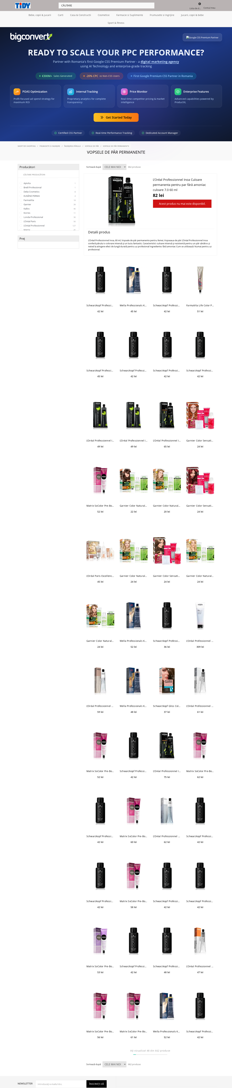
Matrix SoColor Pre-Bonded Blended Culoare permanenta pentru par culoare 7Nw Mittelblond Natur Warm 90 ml (100, 1031)
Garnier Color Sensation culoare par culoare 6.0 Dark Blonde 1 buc (167, 575)
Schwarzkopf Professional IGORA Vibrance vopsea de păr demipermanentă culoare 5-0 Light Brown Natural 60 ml (167, 966)
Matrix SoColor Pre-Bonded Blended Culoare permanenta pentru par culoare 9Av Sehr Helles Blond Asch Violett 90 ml (100, 505)
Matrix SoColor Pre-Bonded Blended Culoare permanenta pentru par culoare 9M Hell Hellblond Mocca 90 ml (200, 771)
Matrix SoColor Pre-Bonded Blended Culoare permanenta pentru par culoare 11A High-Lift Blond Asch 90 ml (100, 771)
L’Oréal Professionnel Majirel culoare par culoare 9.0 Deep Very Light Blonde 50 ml (200, 706)
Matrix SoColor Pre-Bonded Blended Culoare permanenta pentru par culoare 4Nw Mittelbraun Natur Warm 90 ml (134, 901)
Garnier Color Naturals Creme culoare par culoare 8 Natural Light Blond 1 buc (167, 505)
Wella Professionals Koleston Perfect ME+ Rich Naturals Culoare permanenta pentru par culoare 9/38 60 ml (134, 305)
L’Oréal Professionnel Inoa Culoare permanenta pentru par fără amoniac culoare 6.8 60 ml (167, 440)
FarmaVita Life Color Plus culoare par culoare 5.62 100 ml (200, 305)
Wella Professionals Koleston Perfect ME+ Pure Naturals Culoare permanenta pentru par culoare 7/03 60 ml (134, 640)
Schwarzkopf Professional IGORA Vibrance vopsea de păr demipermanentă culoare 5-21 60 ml (100, 305)
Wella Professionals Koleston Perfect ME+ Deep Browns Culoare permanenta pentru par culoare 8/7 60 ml (134, 706)
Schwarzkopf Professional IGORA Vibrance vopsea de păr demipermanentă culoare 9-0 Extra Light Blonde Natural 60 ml (100, 836)
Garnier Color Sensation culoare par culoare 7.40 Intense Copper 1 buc (200, 440)
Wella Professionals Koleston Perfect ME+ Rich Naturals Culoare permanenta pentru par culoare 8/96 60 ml (167, 1031)
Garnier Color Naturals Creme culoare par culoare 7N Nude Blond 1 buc (100, 640)
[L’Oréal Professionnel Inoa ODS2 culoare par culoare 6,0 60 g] (134, 415)
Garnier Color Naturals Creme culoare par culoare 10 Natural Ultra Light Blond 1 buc (200, 575)
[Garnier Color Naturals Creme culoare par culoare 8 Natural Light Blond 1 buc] (167, 480)
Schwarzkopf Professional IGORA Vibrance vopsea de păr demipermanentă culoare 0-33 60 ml (167, 370)
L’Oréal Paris (49, 221)
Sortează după (93, 166)
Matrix (49, 229)
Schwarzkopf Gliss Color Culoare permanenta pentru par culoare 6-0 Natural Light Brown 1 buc (167, 706)
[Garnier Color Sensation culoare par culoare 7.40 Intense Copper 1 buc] (200, 415)
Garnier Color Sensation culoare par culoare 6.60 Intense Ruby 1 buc (200, 505)
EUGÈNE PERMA (49, 195)
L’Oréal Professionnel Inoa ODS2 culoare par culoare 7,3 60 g (100, 440)
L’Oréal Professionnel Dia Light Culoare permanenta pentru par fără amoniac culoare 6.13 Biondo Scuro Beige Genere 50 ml (100, 706)
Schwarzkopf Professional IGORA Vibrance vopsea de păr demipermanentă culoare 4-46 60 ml (134, 370)
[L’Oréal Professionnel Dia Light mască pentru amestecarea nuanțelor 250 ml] (200, 616)
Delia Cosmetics (49, 191)
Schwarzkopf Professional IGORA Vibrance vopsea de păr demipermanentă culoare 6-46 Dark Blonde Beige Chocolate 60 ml (200, 836)
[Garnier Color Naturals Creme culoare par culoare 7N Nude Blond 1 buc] (100, 616)
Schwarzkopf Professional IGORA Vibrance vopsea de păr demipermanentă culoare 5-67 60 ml (200, 370)
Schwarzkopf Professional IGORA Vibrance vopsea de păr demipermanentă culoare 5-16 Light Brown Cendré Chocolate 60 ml (167, 640)
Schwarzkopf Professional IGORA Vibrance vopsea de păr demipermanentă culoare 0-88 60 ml (167, 305)
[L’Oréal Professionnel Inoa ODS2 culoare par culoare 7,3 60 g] (100, 415)
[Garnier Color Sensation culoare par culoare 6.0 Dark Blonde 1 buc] (167, 551)
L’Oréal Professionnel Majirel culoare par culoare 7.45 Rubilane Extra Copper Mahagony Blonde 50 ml (200, 966)
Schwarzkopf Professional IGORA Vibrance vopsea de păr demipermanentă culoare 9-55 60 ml (100, 370)
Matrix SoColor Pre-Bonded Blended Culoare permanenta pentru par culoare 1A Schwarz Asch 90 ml (134, 836)
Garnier (49, 204)
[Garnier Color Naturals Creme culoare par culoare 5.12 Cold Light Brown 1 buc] (134, 480)
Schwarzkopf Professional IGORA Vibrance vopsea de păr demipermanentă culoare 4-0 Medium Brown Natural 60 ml (100, 901)
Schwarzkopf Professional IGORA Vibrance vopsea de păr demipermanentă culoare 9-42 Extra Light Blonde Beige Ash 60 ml (200, 1031)
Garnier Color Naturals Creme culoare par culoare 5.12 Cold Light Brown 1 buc (134, 505)
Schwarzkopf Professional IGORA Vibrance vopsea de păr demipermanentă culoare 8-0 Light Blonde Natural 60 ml (167, 901)
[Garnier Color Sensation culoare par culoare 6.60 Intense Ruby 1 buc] (200, 480)
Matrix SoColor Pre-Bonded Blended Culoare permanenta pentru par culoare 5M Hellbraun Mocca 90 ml (134, 1031)
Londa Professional (49, 217)
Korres (49, 212)
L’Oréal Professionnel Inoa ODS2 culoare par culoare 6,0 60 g (134, 440)
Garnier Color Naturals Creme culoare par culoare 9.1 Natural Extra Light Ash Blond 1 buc (134, 575)
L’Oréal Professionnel (49, 225)
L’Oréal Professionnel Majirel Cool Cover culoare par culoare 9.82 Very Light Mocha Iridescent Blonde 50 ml (167, 836)
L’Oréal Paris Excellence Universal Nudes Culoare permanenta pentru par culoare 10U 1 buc (100, 575)
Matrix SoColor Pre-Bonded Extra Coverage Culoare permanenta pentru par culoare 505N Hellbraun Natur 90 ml (100, 966)
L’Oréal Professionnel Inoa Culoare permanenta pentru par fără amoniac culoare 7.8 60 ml (167, 771)
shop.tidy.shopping (27, 146)
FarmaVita (49, 200)
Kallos (49, 208)
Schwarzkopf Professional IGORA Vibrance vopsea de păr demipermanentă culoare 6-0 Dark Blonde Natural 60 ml (134, 966)
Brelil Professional (49, 187)
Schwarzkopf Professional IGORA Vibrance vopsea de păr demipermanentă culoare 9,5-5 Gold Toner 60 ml (134, 771)
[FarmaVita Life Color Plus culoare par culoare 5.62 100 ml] (200, 280)
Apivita (49, 183)
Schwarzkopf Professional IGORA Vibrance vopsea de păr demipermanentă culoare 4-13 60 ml (200, 901)
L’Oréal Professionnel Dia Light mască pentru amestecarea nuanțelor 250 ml (200, 640)
